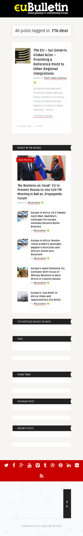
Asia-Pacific (25, 159)
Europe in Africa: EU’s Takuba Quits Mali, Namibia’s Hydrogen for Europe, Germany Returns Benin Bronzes (48, 219)
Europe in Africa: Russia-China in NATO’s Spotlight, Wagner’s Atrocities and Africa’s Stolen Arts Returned (46, 247)
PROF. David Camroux (55, 78)
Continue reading (43, 116)
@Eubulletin (34, 203)
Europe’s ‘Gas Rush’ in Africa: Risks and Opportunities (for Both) (45, 296)
